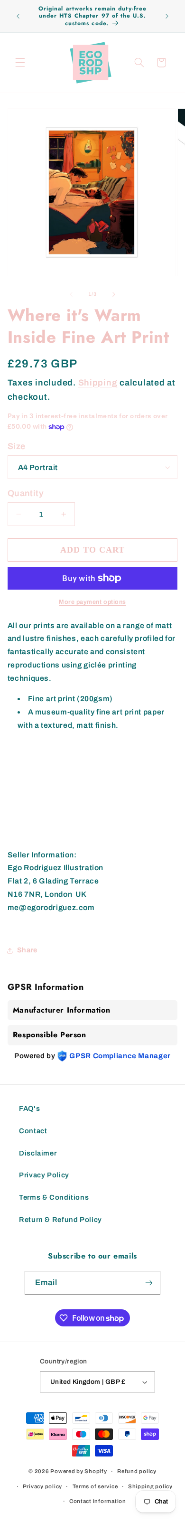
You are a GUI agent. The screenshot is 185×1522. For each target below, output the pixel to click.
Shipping (98, 382)
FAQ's (29, 1108)
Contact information (97, 1501)
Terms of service (95, 1486)
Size (17, 446)
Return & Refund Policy (60, 1219)
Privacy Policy (44, 1175)
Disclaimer (37, 1153)
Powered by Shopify (78, 1471)
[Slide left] (71, 294)
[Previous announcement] (18, 16)
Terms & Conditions (54, 1197)
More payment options (92, 602)
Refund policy (137, 1471)
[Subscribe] (149, 1282)
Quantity (26, 493)
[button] (20, 63)
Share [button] (27, 950)
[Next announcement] (167, 16)
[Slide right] (113, 294)
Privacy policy (42, 1486)
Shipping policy (150, 1486)
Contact (33, 1131)
